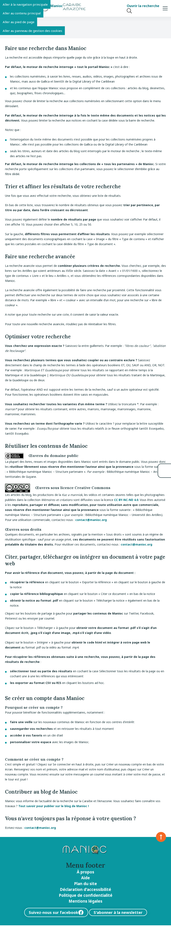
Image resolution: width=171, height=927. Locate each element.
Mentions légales (85, 901)
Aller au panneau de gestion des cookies (32, 31)
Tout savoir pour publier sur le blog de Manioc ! (53, 806)
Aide (85, 877)
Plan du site (85, 883)
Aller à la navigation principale (25, 4)
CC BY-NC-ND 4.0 (126, 500)
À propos (85, 872)
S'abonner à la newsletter (118, 912)
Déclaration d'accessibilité (85, 889)
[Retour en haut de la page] (161, 837)
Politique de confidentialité (85, 895)
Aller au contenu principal (22, 13)
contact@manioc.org (91, 520)
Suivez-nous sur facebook (53, 912)
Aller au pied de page (18, 22)
